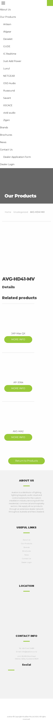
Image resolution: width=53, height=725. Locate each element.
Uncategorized (20, 212)
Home (8, 212)
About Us (26, 540)
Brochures (26, 551)
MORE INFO (18, 339)
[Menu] (3, 3)
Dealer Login (26, 562)
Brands (27, 547)
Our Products (26, 543)
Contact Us (26, 558)
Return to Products (26, 460)
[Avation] (26, 3)
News (26, 555)
